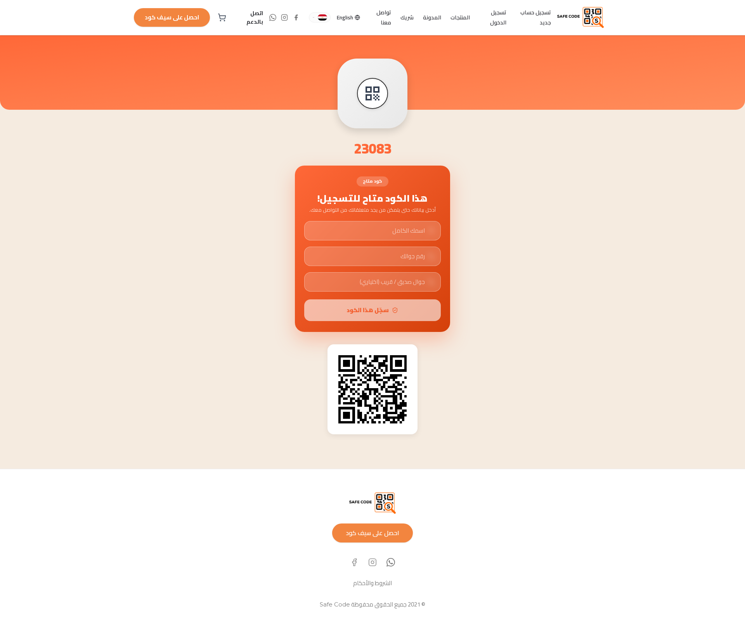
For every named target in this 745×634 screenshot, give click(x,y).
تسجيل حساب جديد (535, 17)
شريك (407, 17)
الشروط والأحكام (372, 583)
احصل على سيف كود (172, 17)
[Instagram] (372, 562)
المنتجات (460, 17)
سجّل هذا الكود (368, 310)
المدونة (432, 17)
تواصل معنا (383, 17)
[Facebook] (354, 562)
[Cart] (222, 17)
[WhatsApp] (390, 562)
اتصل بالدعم (254, 17)
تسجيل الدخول (498, 17)
